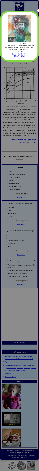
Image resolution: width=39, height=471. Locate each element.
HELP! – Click (19, 56)
